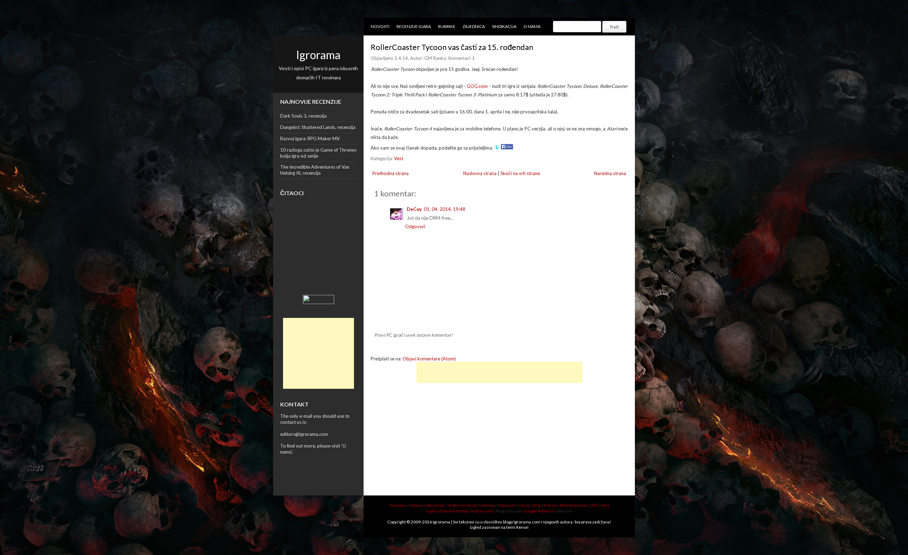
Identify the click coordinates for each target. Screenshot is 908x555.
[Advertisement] (318, 353)
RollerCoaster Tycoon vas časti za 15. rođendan (452, 47)
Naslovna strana (480, 173)
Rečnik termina (574, 505)
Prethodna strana (390, 173)
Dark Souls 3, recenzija (303, 116)
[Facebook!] (507, 148)
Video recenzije (463, 505)
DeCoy (414, 209)
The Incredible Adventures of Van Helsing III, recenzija (314, 170)
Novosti (380, 26)
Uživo (524, 505)
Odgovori (415, 226)
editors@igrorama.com (304, 434)
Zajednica (474, 26)
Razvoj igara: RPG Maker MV (310, 138)
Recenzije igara (414, 26)
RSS (594, 505)
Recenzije (435, 505)
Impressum (482, 511)
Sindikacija (504, 26)
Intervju (488, 505)
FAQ (605, 505)
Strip (536, 505)
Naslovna (398, 505)
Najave (416, 505)
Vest (398, 158)
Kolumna (507, 505)
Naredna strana (610, 173)
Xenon (522, 527)
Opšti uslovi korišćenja (447, 511)
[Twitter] (497, 148)
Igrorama (318, 55)
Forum (550, 505)
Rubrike (446, 26)
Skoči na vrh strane (520, 173)
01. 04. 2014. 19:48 (444, 209)
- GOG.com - (477, 86)
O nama (532, 26)
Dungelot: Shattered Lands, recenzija (317, 127)
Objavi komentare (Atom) (429, 358)
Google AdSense (539, 511)
